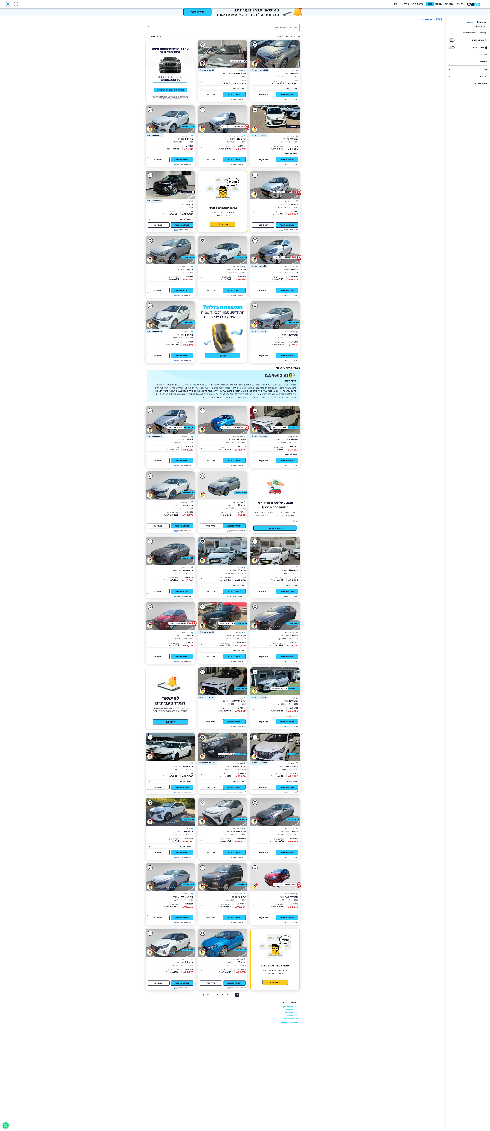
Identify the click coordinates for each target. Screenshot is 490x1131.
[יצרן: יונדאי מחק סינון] (476, 26)
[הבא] (256, 54)
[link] (275, 54)
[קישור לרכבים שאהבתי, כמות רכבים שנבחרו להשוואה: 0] (8, 4)
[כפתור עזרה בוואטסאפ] (6, 1125)
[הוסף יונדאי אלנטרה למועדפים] (150, 476)
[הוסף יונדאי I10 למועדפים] (255, 44)
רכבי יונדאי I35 (292, 1015)
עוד (395, 4)
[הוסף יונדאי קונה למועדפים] (150, 175)
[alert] (260, 70)
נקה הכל (471, 22)
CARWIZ (439, 19)
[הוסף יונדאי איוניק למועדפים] (150, 802)
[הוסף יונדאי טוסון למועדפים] (202, 606)
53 (208, 995)
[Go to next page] (203, 995)
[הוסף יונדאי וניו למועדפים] (202, 867)
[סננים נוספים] (475, 84)
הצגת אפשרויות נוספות (289, 1022)
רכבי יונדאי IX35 (292, 1012)
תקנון (281, 99)
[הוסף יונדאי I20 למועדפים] (150, 110)
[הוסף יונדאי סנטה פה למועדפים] (202, 737)
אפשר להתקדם (275, 528)
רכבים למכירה (427, 19)
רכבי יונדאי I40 (292, 1009)
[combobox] (225, 27)
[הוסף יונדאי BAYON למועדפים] (202, 44)
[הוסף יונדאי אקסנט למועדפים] (255, 737)
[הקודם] (294, 54)
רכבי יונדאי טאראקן (291, 1006)
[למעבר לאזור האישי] (16, 4)
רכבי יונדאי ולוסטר (291, 1018)
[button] (417, 4)
